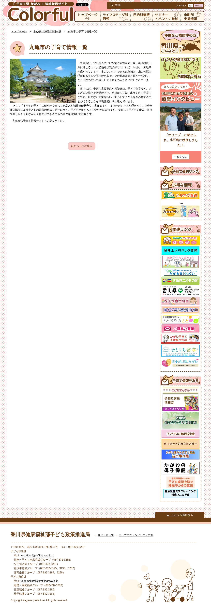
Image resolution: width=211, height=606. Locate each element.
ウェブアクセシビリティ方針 (136, 535)
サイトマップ (106, 535)
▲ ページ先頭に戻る (180, 514)
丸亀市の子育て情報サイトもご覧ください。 (39, 120)
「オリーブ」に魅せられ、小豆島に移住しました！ (181, 140)
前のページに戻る (81, 146)
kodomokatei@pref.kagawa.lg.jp (39, 581)
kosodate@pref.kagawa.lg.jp (37, 555)
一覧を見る (180, 156)
